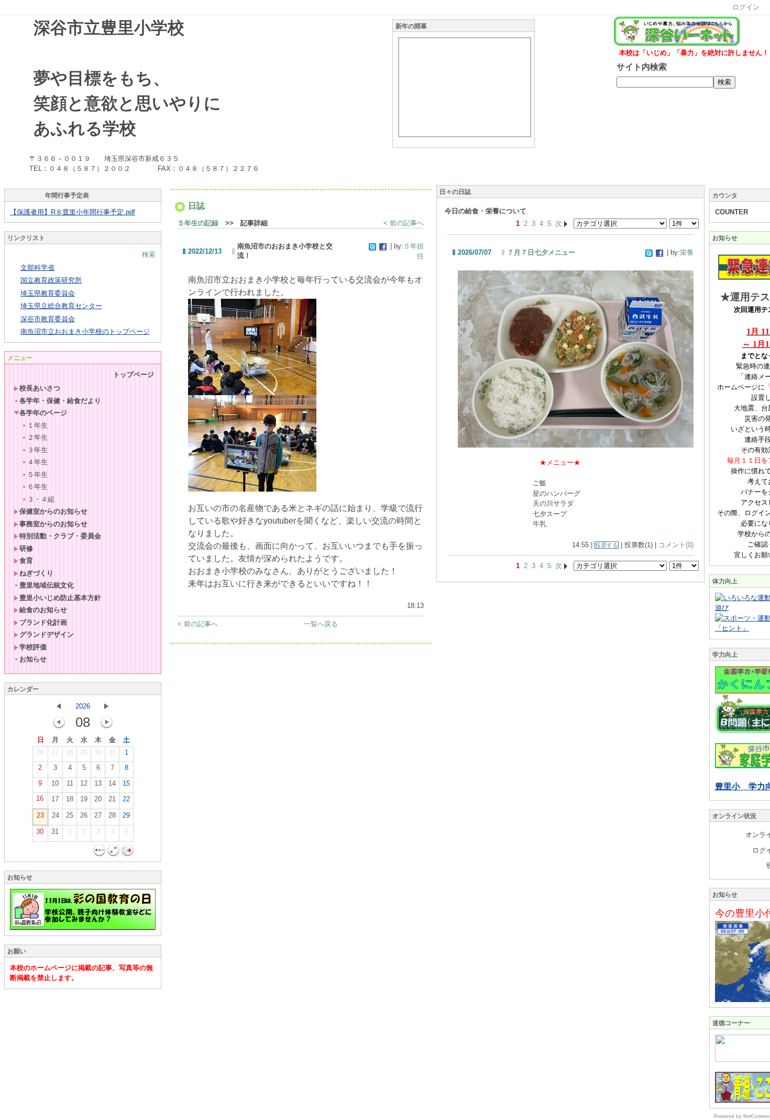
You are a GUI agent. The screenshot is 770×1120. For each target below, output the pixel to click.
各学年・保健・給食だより (60, 401)
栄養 (687, 252)
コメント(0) (676, 545)
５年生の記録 (198, 223)
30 (98, 752)
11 (70, 783)
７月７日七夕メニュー (541, 252)
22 (126, 799)
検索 (149, 254)
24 (55, 815)
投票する (606, 545)
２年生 (37, 437)
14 (112, 783)
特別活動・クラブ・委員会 (60, 536)
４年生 (37, 462)
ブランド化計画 (43, 622)
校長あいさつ (39, 388)
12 (83, 783)
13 (98, 783)
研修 (26, 548)
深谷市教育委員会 (47, 319)
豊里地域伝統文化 (46, 585)
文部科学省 (37, 267)
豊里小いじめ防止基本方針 (60, 598)
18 (69, 799)
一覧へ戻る (321, 624)
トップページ (133, 374)
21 (112, 799)
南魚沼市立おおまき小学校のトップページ (85, 331)
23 (40, 815)
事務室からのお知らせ (53, 524)
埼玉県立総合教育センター (61, 306)
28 (69, 752)
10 (55, 783)
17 (55, 799)
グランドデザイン (46, 634)
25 (69, 815)
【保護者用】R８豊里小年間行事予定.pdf (72, 212)
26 (39, 752)
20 (98, 799)
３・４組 (40, 499)
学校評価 (33, 647)
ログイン (746, 7)
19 (83, 799)
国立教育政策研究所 (51, 280)
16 (39, 798)
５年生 (37, 475)
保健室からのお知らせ (53, 511)
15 (126, 783)
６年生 (37, 487)
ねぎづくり (36, 573)
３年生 (37, 450)
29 (83, 752)
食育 (26, 560)
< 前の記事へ (403, 223)
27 (55, 752)
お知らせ (33, 659)
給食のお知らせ (43, 610)
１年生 (37, 425)
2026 (82, 706)
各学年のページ (43, 413)
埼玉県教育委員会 (47, 293)
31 (112, 752)
